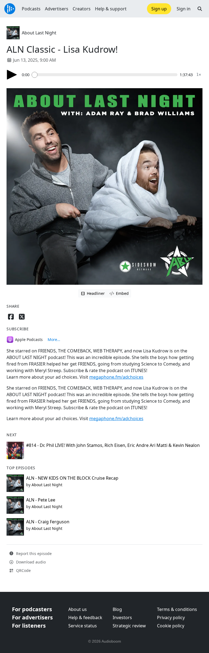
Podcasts (31, 9)
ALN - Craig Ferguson (47, 522)
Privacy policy (171, 618)
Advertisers (56, 9)
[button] (200, 8)
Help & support (111, 9)
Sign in (183, 9)
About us (77, 609)
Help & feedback (85, 618)
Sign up (159, 9)
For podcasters (32, 609)
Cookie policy (170, 626)
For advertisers (32, 617)
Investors (122, 618)
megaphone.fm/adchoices (116, 377)
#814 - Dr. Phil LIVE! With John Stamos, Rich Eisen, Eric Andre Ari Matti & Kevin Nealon (113, 445)
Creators (82, 9)
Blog (117, 609)
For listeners (29, 625)
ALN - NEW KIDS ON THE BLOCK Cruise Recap (72, 478)
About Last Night (39, 33)
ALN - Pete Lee (40, 500)
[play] (12, 74)
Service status (82, 626)
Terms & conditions (177, 609)
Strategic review (129, 626)
